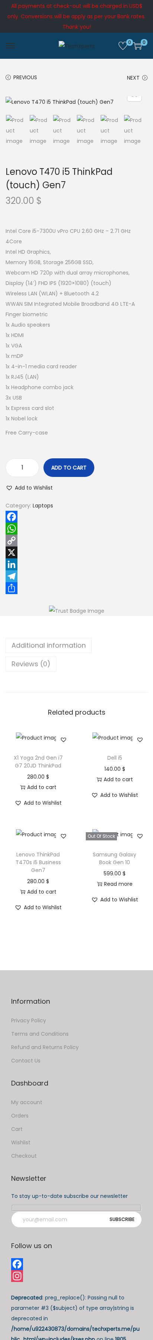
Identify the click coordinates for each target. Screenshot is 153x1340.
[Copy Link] (76, 540)
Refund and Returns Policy (45, 1047)
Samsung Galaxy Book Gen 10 (114, 858)
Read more (118, 884)
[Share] (76, 588)
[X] (76, 552)
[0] (122, 45)
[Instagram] (76, 1276)
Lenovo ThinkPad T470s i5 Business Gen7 (38, 862)
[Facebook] (76, 517)
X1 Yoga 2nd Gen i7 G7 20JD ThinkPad (38, 761)
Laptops (43, 505)
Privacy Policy (28, 1020)
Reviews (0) (31, 664)
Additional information (49, 645)
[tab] (76, 645)
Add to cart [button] (41, 787)
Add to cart (69, 467)
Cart (17, 1129)
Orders (20, 1115)
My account (26, 1102)
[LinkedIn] (76, 564)
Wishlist (20, 1142)
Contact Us (25, 1060)
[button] (29, 488)
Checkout (24, 1156)
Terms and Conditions (40, 1034)
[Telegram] (76, 576)
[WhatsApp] (76, 529)
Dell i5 (114, 758)
